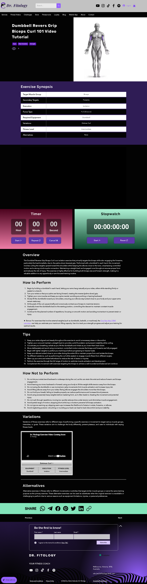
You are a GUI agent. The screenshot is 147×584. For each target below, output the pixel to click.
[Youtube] (98, 6)
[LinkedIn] (81, 508)
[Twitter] (73, 508)
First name (37, 532)
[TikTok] (108, 6)
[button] (134, 5)
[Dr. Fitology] (3, 5)
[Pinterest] (65, 508)
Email (75, 532)
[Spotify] (119, 6)
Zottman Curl (86, 123)
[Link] (89, 508)
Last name (57, 532)
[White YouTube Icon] (31, 570)
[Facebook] (113, 6)
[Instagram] (103, 6)
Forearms (86, 100)
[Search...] (58, 5)
